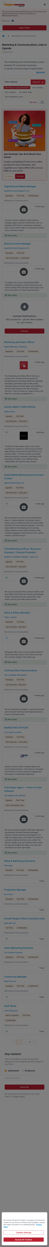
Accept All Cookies (23, 1240)
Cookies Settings (23, 1232)
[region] (24, 1228)
